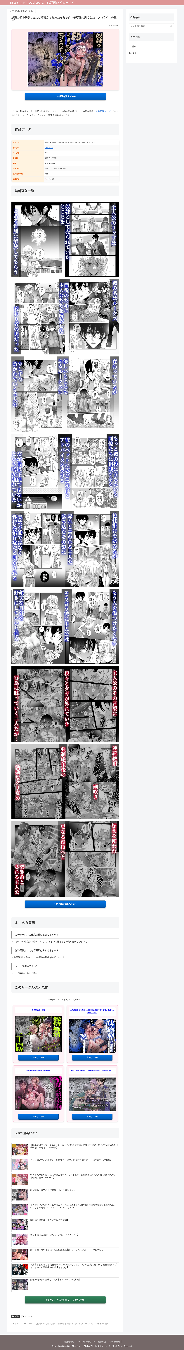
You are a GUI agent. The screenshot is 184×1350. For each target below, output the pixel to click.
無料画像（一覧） (104, 111)
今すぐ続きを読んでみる (65, 904)
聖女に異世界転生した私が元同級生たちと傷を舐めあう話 (92, 1070)
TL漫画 (17, 1316)
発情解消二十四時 (38, 1010)
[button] (171, 26)
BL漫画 (132, 53)
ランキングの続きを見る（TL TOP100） (65, 1300)
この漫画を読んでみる (65, 96)
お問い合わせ (114, 1342)
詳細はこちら (38, 1057)
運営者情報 (69, 1342)
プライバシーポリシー (86, 1342)
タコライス (49, 148)
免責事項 (102, 1342)
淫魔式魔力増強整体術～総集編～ (38, 1070)
